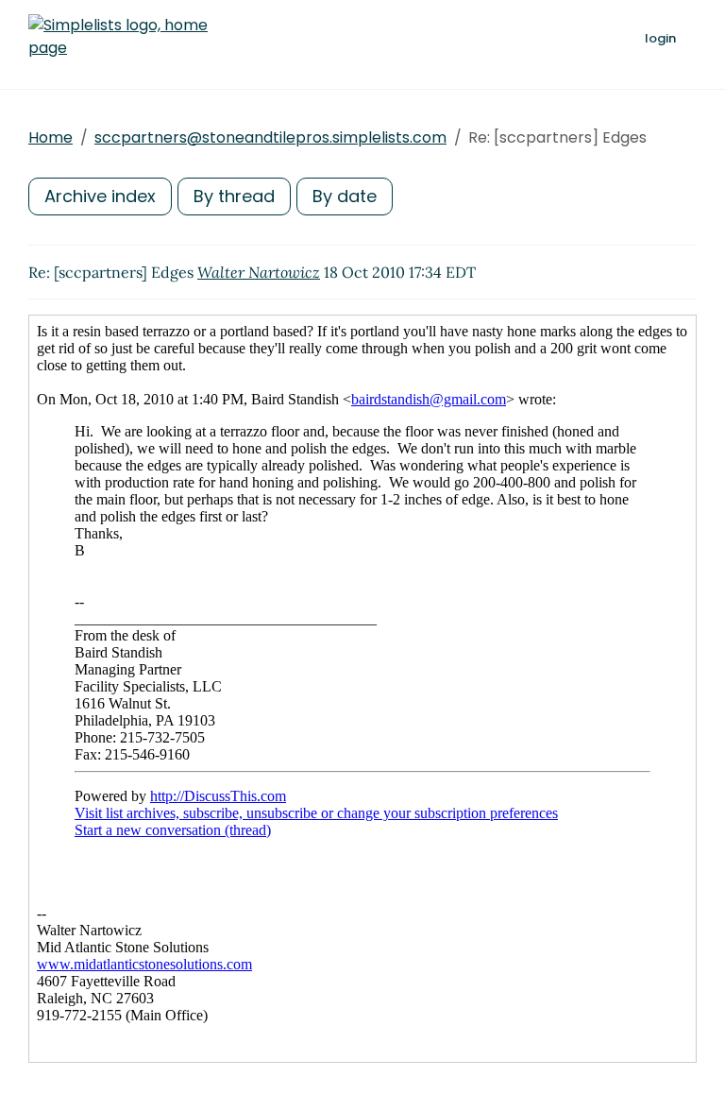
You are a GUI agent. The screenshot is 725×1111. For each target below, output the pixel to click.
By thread (234, 196)
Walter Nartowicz (258, 272)
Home (50, 137)
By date (344, 196)
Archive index (100, 196)
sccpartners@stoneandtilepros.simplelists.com (270, 137)
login (660, 38)
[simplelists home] (118, 37)
